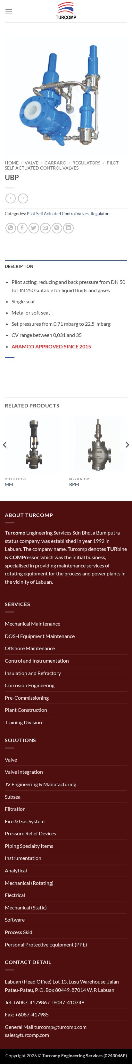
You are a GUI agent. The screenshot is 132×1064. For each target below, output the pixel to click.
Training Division (23, 722)
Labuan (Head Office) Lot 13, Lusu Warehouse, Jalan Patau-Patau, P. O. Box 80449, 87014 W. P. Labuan (62, 985)
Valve (31, 162)
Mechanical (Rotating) (29, 883)
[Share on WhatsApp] (10, 228)
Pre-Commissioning (27, 698)
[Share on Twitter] (34, 228)
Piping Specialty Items (29, 846)
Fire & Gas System (25, 821)
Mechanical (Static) (26, 907)
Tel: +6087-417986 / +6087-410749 (44, 1002)
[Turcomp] (66, 11)
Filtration (15, 809)
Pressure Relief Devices (30, 833)
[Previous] (5, 457)
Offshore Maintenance (30, 648)
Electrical (15, 895)
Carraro (55, 162)
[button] (8, 11)
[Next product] (10, 198)
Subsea (13, 797)
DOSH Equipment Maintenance (40, 636)
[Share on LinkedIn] (68, 228)
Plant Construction (26, 710)
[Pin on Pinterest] (57, 228)
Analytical (16, 870)
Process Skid (18, 932)
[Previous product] (23, 198)
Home (12, 162)
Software (15, 919)
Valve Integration (24, 772)
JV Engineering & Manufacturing (40, 784)
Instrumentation (23, 858)
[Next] (127, 457)
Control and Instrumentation (37, 660)
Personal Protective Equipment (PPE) (46, 944)
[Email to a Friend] (45, 228)
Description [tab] (19, 266)
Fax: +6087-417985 (27, 1014)
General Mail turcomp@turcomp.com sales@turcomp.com (46, 1031)
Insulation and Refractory (33, 673)
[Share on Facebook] (22, 228)
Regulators (86, 162)
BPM (74, 484)
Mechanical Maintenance (32, 623)
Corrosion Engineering (29, 685)
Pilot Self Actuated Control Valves (62, 165)
